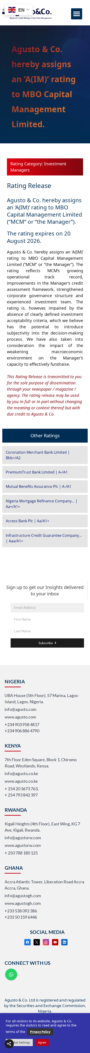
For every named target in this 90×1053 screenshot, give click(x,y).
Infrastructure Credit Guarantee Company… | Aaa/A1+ (44, 538)
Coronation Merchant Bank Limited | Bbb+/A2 (38, 455)
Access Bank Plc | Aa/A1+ (27, 520)
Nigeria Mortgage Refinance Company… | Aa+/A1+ (42, 503)
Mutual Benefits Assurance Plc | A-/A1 (38, 486)
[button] (76, 13)
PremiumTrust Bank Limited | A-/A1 (37, 472)
